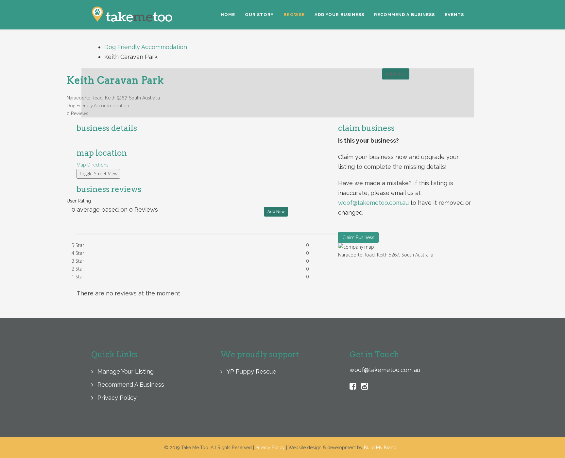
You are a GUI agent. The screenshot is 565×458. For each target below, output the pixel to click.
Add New (275, 211)
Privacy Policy (116, 397)
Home (228, 14)
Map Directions (93, 165)
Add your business (339, 14)
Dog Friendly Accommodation (145, 47)
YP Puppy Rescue (250, 371)
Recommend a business (404, 14)
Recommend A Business (130, 384)
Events (454, 14)
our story (259, 14)
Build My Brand (380, 447)
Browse (294, 14)
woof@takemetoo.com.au (373, 202)
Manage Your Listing (125, 371)
